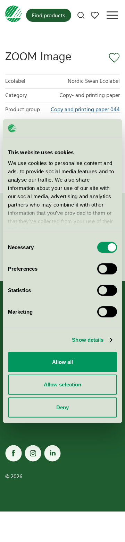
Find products (48, 15)
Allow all (62, 362)
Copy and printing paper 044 (85, 109)
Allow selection (63, 384)
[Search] (81, 15)
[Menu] (112, 15)
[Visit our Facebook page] (13, 453)
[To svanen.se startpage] (13, 15)
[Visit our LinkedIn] (52, 453)
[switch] (107, 268)
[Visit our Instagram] (33, 453)
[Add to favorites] (112, 57)
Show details (87, 340)
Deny (62, 407)
